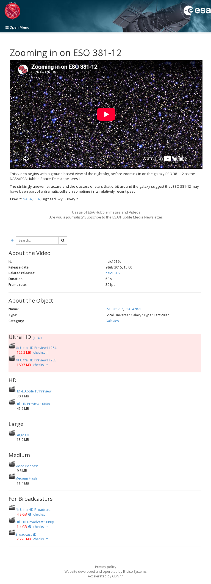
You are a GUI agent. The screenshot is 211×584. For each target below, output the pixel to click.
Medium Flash (26, 478)
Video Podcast (26, 466)
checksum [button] (40, 352)
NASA (27, 198)
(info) (37, 337)
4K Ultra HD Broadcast (33, 509)
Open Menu (19, 27)
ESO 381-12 (114, 309)
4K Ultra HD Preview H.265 (35, 360)
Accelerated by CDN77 (105, 576)
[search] (62, 240)
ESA (37, 198)
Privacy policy (105, 566)
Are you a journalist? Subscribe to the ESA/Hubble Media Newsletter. (106, 217)
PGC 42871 (133, 309)
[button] (29, 514)
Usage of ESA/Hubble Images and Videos (106, 212)
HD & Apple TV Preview (33, 391)
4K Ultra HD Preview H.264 (35, 347)
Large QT (22, 435)
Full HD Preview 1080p (32, 404)
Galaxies (112, 321)
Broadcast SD (26, 534)
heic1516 (113, 273)
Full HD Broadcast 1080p (34, 522)
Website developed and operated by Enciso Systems (105, 571)
